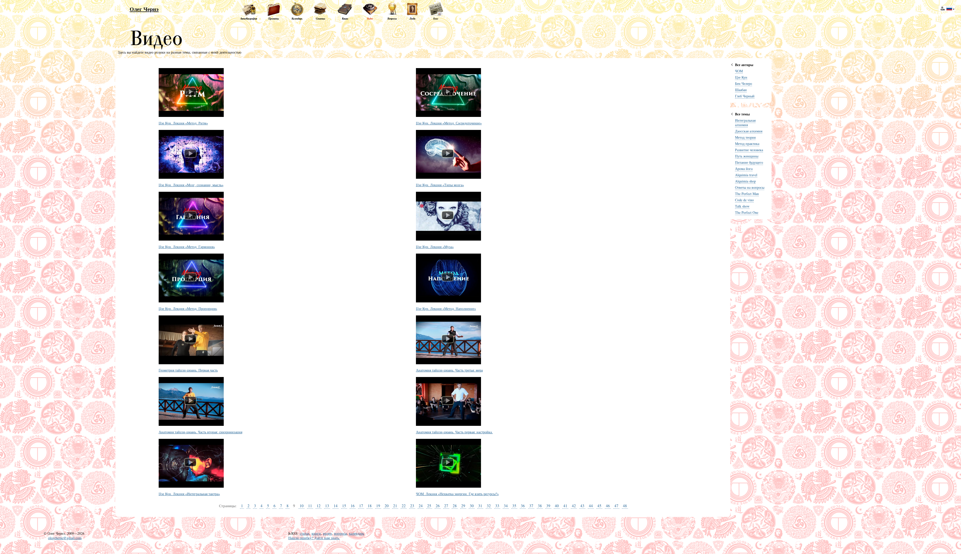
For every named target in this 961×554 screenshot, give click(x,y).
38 (540, 505)
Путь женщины (746, 156)
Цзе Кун (741, 77)
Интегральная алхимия (745, 122)
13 (327, 505)
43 (582, 505)
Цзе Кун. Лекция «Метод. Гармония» (187, 247)
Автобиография (248, 19)
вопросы (340, 533)
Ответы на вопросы (749, 187)
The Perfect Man (747, 193)
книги (316, 533)
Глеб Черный (745, 96)
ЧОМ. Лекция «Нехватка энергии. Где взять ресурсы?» (457, 494)
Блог (435, 19)
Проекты (273, 19)
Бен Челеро (743, 83)
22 (404, 505)
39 (548, 505)
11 (310, 505)
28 (455, 505)
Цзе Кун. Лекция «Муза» (435, 247)
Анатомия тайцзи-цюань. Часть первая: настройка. (454, 432)
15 (344, 505)
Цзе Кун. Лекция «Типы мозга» (440, 185)
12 (319, 505)
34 (506, 505)
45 (599, 505)
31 (480, 505)
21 (395, 505)
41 (565, 505)
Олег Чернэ (144, 9)
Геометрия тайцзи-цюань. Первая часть (188, 370)
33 (497, 505)
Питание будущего (749, 162)
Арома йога (744, 168)
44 (591, 505)
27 (446, 505)
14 (336, 505)
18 (370, 505)
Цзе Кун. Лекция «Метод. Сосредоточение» (449, 123)
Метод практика (747, 143)
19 (378, 505)
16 (353, 505)
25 (429, 505)
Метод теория (745, 137)
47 (616, 505)
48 (625, 505)
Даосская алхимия (748, 131)
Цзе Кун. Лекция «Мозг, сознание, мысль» (191, 185)
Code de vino (744, 200)
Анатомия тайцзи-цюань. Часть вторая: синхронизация (200, 432)
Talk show (742, 206)
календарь (356, 533)
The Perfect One (746, 212)
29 (463, 505)
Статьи (320, 19)
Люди (412, 19)
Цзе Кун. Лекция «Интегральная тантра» (189, 494)
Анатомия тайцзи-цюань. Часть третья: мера (449, 370)
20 (387, 505)
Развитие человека (749, 149)
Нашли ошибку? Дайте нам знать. (314, 537)
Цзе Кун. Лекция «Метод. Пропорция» (188, 309)
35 (514, 505)
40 (557, 505)
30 (472, 505)
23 (412, 505)
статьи (304, 533)
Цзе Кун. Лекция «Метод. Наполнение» (446, 309)
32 (489, 505)
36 (523, 505)
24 (421, 505)
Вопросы (392, 19)
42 (574, 505)
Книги (345, 19)
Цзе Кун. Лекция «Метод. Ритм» (183, 123)
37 (531, 505)
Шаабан (741, 89)
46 (608, 505)
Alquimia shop (745, 181)
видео (327, 533)
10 (302, 505)
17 (361, 505)
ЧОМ (739, 71)
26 (438, 505)
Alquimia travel (746, 174)
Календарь (297, 19)
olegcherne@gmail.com (65, 537)
